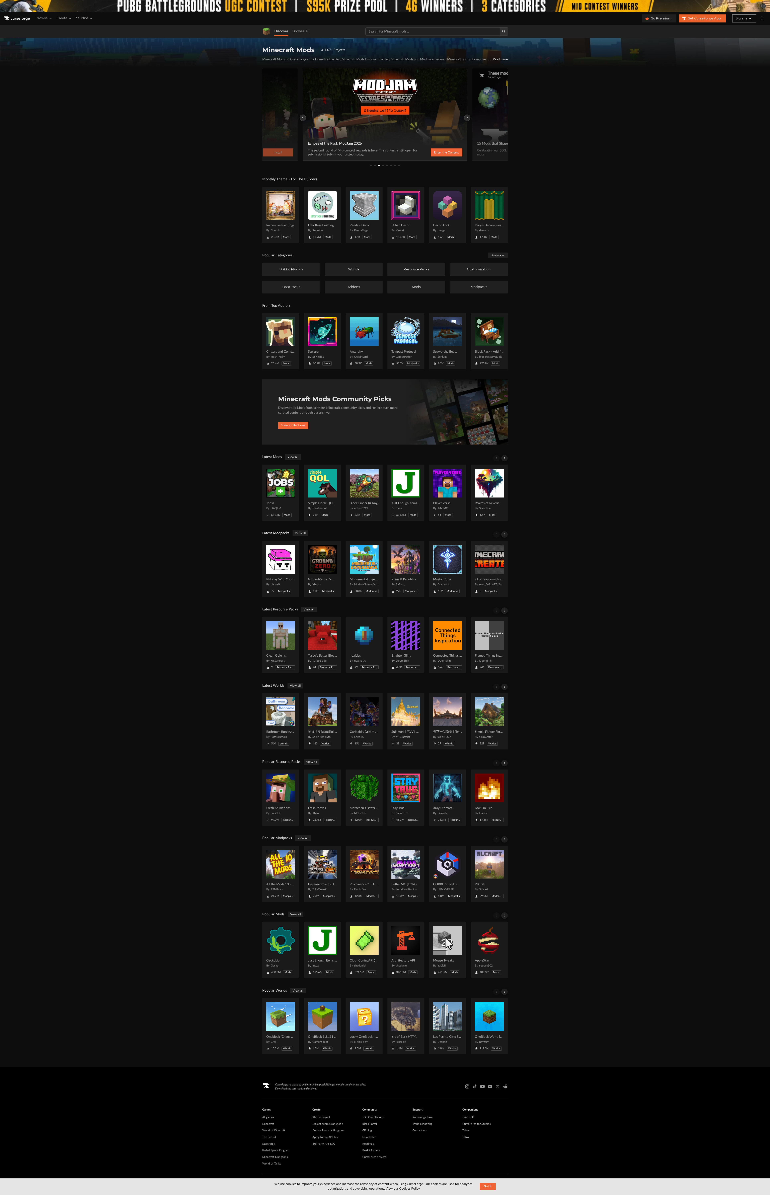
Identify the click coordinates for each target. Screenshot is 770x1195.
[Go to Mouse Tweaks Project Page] (447, 950)
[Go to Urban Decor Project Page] (405, 215)
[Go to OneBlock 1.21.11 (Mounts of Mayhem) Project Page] (322, 1026)
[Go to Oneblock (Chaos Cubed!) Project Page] (280, 1026)
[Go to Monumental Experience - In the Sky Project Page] (364, 569)
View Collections (293, 425)
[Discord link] (490, 1086)
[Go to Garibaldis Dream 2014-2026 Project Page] (364, 721)
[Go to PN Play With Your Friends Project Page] (280, 569)
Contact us (419, 1130)
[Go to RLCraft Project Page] (489, 874)
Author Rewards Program (328, 1130)
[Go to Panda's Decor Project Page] (364, 215)
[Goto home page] (17, 18)
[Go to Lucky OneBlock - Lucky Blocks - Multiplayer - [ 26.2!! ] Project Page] (364, 1026)
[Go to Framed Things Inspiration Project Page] (489, 645)
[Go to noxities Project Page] (364, 645)
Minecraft (268, 1124)
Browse (42, 18)
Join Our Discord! (373, 1117)
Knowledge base (422, 1117)
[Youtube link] (482, 1086)
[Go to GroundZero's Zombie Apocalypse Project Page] (322, 569)
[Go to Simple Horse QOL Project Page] (322, 493)
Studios (82, 18)
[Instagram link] (467, 1086)
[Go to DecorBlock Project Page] (447, 215)
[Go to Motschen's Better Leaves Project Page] (364, 798)
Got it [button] (488, 1186)
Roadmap (368, 1143)
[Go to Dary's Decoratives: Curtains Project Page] (489, 215)
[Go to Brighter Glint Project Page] (405, 645)
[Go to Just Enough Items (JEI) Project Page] (405, 493)
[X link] (497, 1086)
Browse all (498, 255)
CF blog (367, 1130)
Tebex (465, 1130)
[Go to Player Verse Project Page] (447, 493)
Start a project (321, 1117)
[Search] (504, 31)
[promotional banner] (385, 6)
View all (293, 457)
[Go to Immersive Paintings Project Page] (280, 215)
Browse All (300, 31)
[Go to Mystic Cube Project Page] (447, 569)
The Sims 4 (269, 1137)
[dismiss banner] (763, 6)
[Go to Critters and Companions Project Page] (280, 341)
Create (62, 18)
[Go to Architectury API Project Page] (405, 950)
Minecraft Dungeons (275, 1157)
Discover (281, 31)
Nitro (465, 1137)
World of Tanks (271, 1163)
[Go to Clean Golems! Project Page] (280, 645)
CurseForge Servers (374, 1157)
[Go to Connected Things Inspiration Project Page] (447, 645)
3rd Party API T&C (323, 1143)
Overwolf (468, 1117)
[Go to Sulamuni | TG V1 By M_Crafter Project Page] (405, 721)
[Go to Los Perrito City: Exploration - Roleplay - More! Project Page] (447, 1026)
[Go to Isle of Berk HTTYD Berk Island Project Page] (405, 1026)
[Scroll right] (504, 458)
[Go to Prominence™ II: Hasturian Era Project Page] (364, 874)
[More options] (762, 18)
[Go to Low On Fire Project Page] (489, 798)
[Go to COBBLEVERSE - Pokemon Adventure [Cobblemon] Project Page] (447, 874)
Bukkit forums (371, 1150)
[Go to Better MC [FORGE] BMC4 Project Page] (405, 874)
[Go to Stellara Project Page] (322, 341)
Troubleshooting (422, 1124)
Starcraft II (269, 1143)
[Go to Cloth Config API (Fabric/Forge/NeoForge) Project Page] (364, 950)
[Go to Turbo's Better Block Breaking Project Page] (322, 645)
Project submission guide (327, 1124)
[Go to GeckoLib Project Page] (280, 950)
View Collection (436, 152)
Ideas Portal (369, 1124)
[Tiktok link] (474, 1086)
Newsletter (369, 1137)
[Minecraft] (266, 31)
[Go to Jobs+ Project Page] (280, 493)
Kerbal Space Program (275, 1150)
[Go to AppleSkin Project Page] (489, 950)
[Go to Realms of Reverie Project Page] (489, 493)
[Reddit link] (505, 1086)
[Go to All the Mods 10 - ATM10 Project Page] (280, 874)
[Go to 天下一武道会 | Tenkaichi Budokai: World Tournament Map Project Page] (447, 721)
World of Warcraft (273, 1130)
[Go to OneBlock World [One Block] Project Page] (489, 1026)
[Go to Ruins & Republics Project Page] (405, 569)
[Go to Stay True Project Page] (405, 798)
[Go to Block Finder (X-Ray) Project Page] (364, 493)
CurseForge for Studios (476, 1124)
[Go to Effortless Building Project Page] (322, 215)
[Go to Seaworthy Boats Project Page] (447, 341)
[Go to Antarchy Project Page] (364, 341)
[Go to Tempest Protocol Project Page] (405, 341)
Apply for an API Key (325, 1137)
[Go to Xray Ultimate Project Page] (447, 798)
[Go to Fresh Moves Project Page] (322, 798)
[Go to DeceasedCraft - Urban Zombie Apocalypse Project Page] (322, 874)
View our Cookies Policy (403, 1188)
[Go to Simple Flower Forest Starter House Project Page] (489, 721)
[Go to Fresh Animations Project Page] (280, 798)
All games (268, 1117)
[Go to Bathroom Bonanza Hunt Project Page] (280, 721)
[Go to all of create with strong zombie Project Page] (489, 569)
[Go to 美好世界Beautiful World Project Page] (322, 721)
